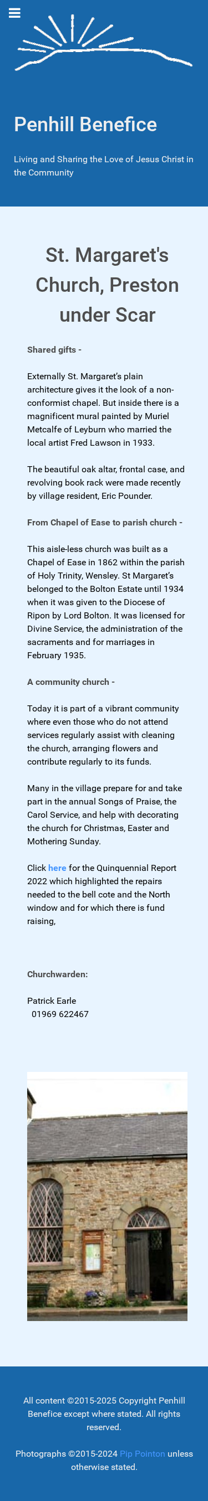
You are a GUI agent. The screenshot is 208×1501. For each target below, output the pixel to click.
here (57, 868)
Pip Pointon (142, 1453)
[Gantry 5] (104, 44)
